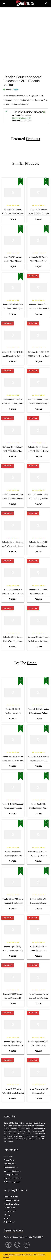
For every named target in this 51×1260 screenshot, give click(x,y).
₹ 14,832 (12, 719)
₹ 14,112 (38, 909)
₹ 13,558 (12, 766)
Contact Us (8, 1156)
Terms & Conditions (11, 1204)
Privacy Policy (9, 1160)
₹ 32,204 (12, 599)
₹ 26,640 (12, 1098)
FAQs (6, 1218)
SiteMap (7, 1215)
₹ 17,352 (12, 814)
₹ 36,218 (38, 599)
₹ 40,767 (12, 362)
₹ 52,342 (12, 409)
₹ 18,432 (38, 861)
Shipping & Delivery (11, 1200)
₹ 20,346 (38, 1098)
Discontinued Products (12, 1178)
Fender (15, 90)
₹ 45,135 (38, 314)
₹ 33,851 (12, 647)
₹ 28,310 (38, 956)
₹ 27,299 (38, 647)
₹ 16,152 (12, 314)
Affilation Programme (12, 1182)
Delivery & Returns (11, 1175)
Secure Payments (11, 1197)
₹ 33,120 (12, 956)
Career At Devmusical (12, 1171)
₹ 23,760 (12, 1051)
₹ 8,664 (13, 1003)
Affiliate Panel (9, 1222)
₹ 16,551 (38, 267)
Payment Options (10, 1167)
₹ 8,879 (13, 219)
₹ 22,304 (38, 1051)
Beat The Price (9, 1164)
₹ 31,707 (38, 1003)
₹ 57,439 (38, 362)
